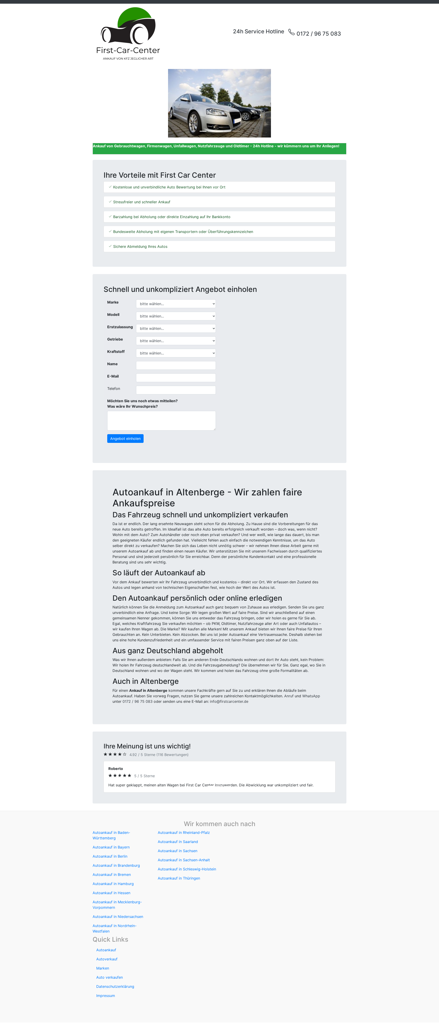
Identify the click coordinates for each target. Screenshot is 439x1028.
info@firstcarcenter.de (229, 701)
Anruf (289, 696)
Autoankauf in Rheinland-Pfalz (184, 832)
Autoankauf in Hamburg (113, 883)
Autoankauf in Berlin (110, 856)
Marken (102, 968)
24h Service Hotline (258, 31)
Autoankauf (106, 950)
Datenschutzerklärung (115, 986)
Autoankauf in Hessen (111, 893)
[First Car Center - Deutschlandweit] (128, 33)
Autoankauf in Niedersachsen (118, 916)
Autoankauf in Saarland (178, 841)
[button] (112, 103)
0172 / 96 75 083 (318, 33)
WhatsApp (311, 696)
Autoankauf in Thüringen (179, 878)
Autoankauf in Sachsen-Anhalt (184, 860)
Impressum (105, 995)
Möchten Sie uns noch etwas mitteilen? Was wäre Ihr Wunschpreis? (142, 404)
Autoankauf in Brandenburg (116, 865)
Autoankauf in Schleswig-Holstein (187, 869)
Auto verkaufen (109, 977)
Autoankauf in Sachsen (177, 850)
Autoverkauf (107, 959)
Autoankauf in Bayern (111, 847)
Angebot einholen (125, 438)
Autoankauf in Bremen (112, 874)
